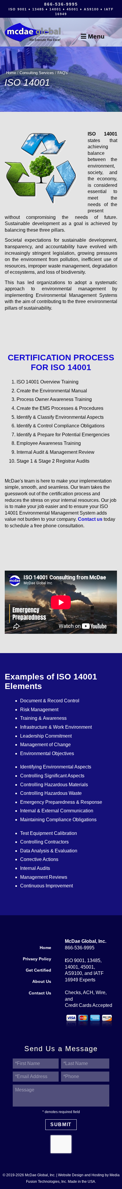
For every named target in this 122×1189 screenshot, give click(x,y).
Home (11, 73)
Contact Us (40, 993)
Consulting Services (37, 73)
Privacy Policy (37, 959)
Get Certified (38, 970)
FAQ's (62, 73)
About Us (41, 981)
